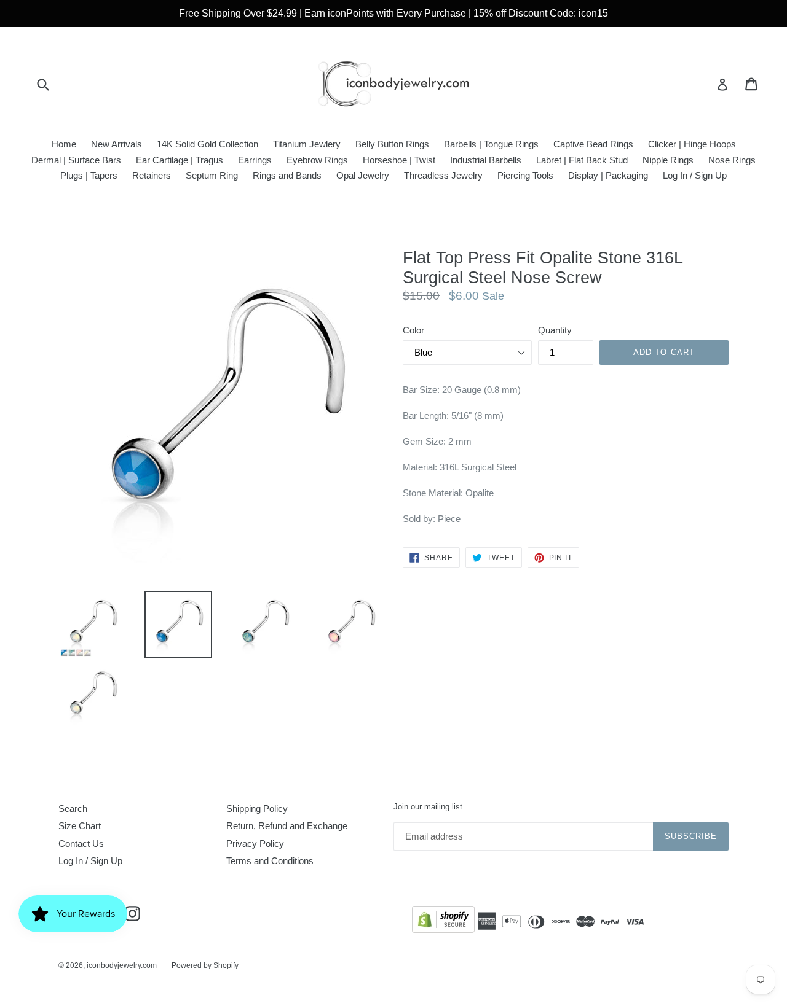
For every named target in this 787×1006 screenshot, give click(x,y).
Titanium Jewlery (307, 144)
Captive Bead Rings (593, 144)
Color (413, 330)
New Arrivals (116, 144)
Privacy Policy (255, 843)
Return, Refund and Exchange (286, 826)
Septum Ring (212, 175)
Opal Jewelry (362, 175)
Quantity (555, 330)
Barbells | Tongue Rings (491, 144)
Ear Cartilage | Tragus (179, 160)
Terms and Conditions (270, 861)
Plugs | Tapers (88, 175)
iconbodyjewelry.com (122, 965)
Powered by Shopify (205, 965)
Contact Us (81, 843)
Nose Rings (732, 160)
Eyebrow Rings (317, 160)
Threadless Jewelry (443, 175)
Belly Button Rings (392, 144)
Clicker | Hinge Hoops (692, 144)
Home (64, 144)
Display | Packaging (608, 175)
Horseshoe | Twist (399, 160)
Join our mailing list (428, 806)
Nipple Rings (668, 160)
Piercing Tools (525, 175)
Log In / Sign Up (695, 175)
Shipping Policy (257, 808)
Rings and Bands (287, 175)
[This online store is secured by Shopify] (443, 921)
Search (72, 808)
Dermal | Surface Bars (76, 160)
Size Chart (79, 826)
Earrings (255, 160)
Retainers (151, 175)
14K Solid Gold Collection (207, 144)
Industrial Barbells (485, 160)
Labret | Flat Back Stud (582, 160)
